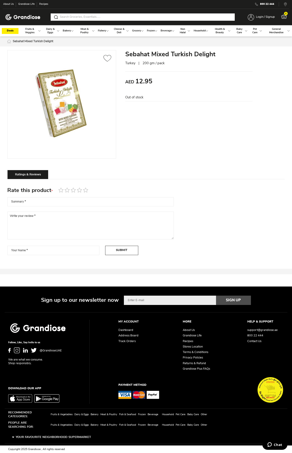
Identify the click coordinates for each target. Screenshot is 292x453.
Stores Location (193, 346)
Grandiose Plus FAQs (196, 368)
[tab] (27, 174)
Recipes (43, 4)
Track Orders (127, 341)
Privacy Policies (193, 357)
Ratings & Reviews (28, 174)
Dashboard (125, 330)
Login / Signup (265, 16)
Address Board (128, 335)
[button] (107, 59)
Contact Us (254, 341)
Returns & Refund (194, 363)
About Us (8, 4)
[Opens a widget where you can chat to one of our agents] (274, 445)
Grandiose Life (26, 4)
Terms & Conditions (195, 352)
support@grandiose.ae (262, 330)
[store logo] (22, 17)
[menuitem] (29, 30)
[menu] (146, 30)
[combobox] (143, 17)
